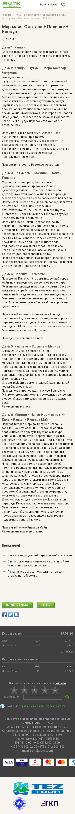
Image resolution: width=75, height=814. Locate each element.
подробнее (67, 651)
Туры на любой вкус (27, 15)
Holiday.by (60, 683)
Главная (7, 15)
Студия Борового (55, 706)
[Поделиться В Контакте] (16, 614)
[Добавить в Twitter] (10, 614)
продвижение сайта (32, 706)
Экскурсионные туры (54, 15)
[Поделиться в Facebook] (4, 614)
